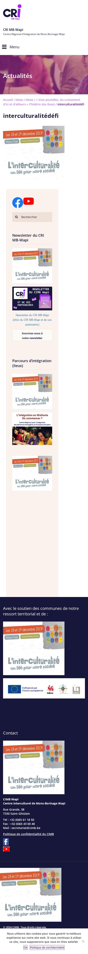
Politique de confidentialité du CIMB (28, 834)
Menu (14, 47)
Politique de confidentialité (47, 947)
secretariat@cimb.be (25, 828)
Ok (25, 947)
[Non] (83, 941)
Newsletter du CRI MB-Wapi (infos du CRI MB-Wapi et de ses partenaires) (32, 320)
